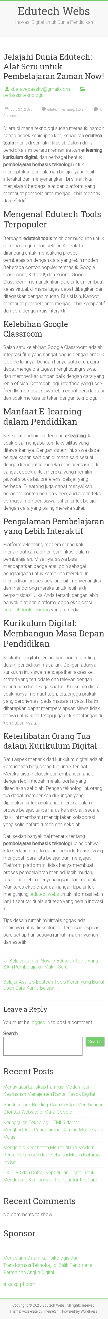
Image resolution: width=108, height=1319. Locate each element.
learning (68, 109)
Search (10, 1033)
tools (79, 109)
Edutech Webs (54, 11)
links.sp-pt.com (19, 1284)
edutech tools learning (26, 610)
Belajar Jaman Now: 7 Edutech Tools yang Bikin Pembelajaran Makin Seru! (50, 964)
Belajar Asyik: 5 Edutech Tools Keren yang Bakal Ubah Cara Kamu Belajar (53, 985)
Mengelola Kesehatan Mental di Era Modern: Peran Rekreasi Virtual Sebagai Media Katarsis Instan (51, 1155)
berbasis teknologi (22, 95)
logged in (40, 1022)
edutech (53, 109)
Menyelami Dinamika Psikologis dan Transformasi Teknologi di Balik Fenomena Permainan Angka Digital (47, 1265)
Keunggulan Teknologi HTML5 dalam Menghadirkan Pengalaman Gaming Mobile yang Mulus (53, 1130)
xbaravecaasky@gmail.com (40, 89)
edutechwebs (45, 894)
